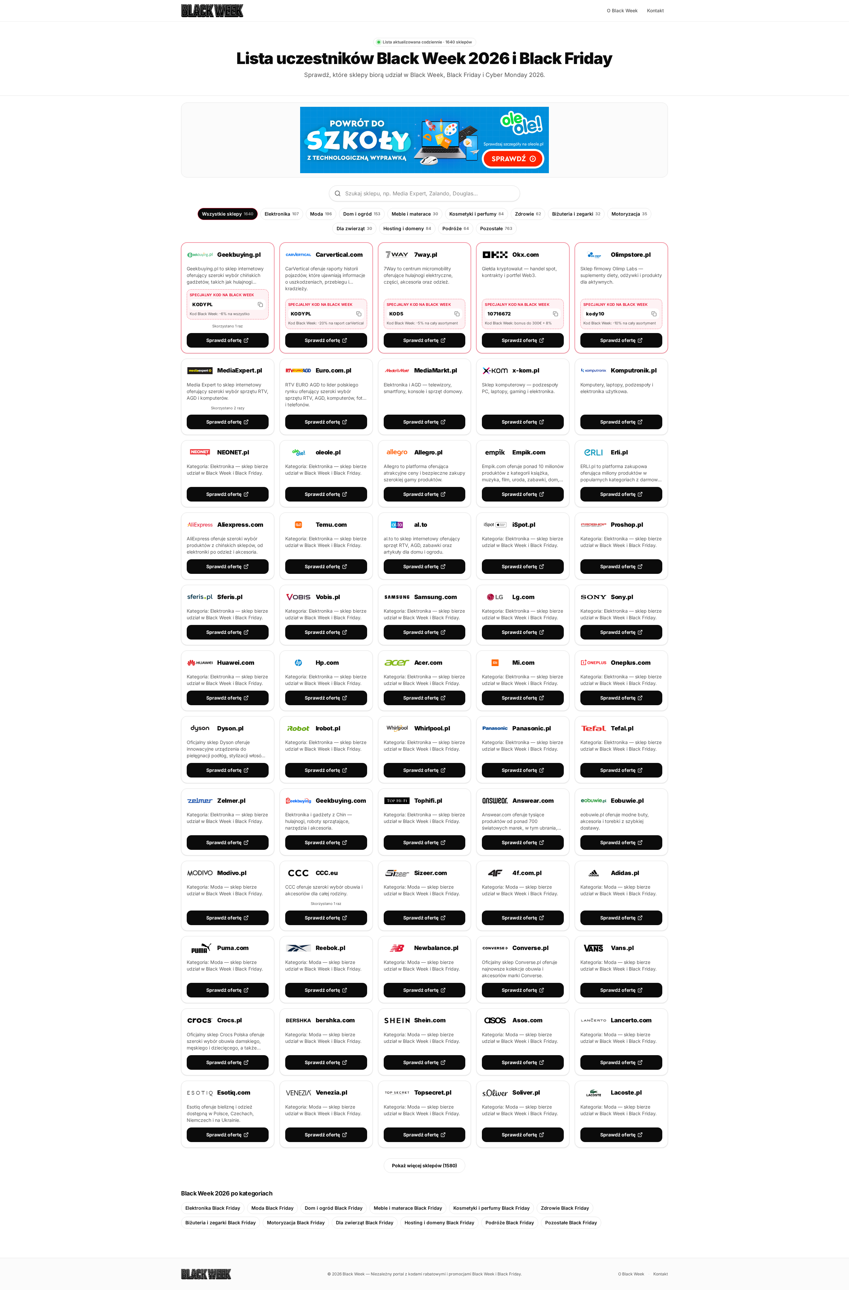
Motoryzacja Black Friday (296, 1222)
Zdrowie (528, 214)
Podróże (455, 228)
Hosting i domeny (407, 228)
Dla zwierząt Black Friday (364, 1222)
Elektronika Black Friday (212, 1208)
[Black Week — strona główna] (212, 10)
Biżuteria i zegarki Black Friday (220, 1222)
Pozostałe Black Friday (571, 1222)
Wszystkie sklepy (227, 214)
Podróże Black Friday (510, 1222)
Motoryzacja (629, 214)
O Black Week (622, 10)
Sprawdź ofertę (223, 340)
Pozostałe (496, 228)
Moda (321, 214)
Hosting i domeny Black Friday (439, 1222)
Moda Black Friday (272, 1208)
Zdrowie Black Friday (565, 1208)
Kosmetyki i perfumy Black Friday (491, 1208)
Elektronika (282, 214)
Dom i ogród (361, 214)
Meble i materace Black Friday (408, 1208)
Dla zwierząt (354, 228)
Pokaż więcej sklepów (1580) (424, 1165)
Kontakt (655, 10)
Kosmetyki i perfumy (476, 214)
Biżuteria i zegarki (576, 214)
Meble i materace (415, 214)
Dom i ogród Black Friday (333, 1208)
